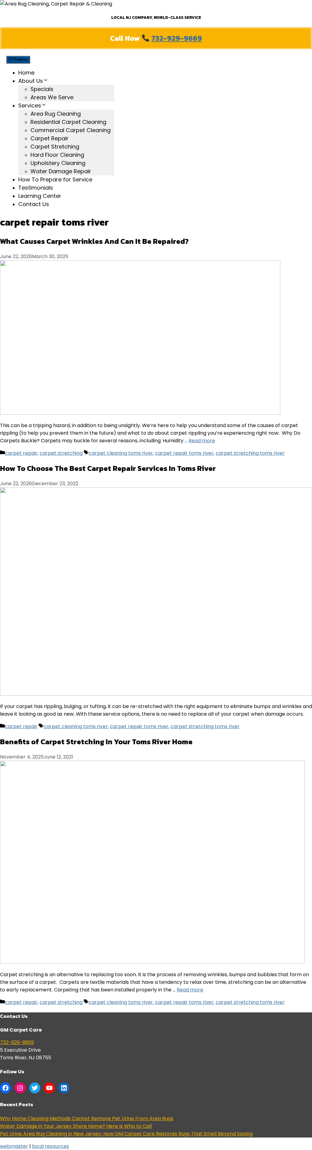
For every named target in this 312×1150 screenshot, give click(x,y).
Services (29, 105)
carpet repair (21, 453)
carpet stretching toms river (250, 453)
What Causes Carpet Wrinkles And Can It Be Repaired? (95, 241)
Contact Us (33, 204)
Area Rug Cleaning (55, 113)
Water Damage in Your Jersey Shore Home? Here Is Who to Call (76, 1126)
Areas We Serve (51, 97)
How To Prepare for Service (55, 179)
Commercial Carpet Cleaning (70, 130)
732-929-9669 (176, 38)
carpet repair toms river (184, 453)
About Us (30, 81)
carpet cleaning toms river (121, 453)
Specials (41, 89)
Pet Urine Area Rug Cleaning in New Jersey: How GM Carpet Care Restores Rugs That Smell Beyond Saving (126, 1133)
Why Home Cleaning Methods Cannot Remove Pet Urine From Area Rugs (86, 1118)
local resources (50, 1146)
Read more (202, 440)
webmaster (14, 1146)
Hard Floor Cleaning (57, 155)
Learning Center (39, 196)
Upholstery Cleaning (57, 163)
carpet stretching (61, 453)
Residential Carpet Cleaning (68, 122)
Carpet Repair (49, 138)
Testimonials (35, 187)
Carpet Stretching (54, 146)
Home (26, 72)
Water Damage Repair (60, 171)
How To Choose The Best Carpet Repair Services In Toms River (108, 468)
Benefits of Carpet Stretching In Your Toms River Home (96, 741)
